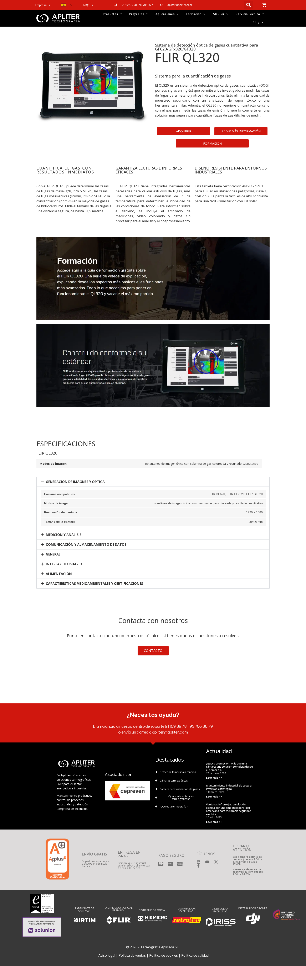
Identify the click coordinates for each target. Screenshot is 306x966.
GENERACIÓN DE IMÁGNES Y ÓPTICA (75, 481)
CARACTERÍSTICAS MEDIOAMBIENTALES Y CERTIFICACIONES (94, 583)
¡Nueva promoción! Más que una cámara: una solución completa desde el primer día (229, 767)
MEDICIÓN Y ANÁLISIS (63, 534)
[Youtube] (207, 862)
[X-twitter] (216, 862)
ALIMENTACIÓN (59, 573)
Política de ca (191, 955)
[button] (66, 5)
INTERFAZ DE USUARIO (64, 564)
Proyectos (136, 14)
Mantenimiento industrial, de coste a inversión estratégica (228, 787)
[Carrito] (264, 5)
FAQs (86, 5)
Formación (194, 14)
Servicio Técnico (248, 14)
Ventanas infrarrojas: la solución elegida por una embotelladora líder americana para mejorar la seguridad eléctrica (228, 809)
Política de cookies (163, 955)
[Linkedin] (198, 862)
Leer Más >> (214, 777)
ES (70, 5)
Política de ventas (132, 955)
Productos (110, 14)
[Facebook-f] (198, 866)
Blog (256, 22)
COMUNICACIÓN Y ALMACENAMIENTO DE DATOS (86, 544)
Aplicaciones (165, 14)
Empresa (41, 5)
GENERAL (53, 554)
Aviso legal (106, 955)
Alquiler (218, 14)
